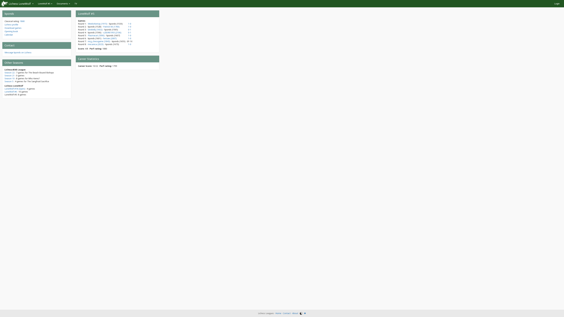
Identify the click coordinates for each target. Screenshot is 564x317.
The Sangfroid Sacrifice (38, 81)
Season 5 (9, 81)
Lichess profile (11, 24)
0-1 (129, 29)
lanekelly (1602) (95, 29)
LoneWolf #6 (11, 91)
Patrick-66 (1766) (111, 26)
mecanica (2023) (96, 44)
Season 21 (10, 75)
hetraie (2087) (110, 38)
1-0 (129, 23)
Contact (287, 313)
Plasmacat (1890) (96, 35)
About (295, 313)
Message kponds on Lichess (18, 52)
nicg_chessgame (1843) (99, 41)
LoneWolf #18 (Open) (15, 88)
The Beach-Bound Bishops (41, 72)
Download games (13, 28)
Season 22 (10, 72)
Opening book (11, 31)
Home (278, 313)
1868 (22, 21)
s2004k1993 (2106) (112, 32)
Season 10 (10, 78)
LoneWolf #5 (44, 3)
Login (557, 3)
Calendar (9, 34)
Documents (63, 3)
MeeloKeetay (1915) (98, 23)
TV (75, 3)
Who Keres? (34, 78)
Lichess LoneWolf (20, 3)
